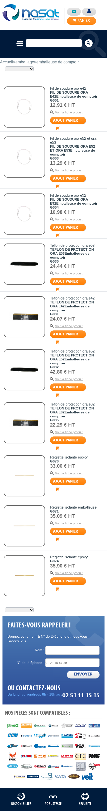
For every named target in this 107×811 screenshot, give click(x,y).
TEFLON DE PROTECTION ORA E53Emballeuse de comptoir (72, 253)
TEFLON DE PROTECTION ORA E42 (72, 298)
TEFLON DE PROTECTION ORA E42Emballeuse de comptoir (72, 306)
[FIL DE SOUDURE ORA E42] (24, 107)
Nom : (39, 650)
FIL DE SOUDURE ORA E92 (68, 195)
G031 (54, 314)
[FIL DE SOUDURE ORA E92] (24, 214)
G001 (54, 100)
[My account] (89, 12)
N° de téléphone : (30, 663)
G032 (54, 367)
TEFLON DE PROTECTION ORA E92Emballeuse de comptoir (72, 412)
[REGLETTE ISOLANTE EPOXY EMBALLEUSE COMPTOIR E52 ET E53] (24, 575)
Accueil (6, 62)
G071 (54, 511)
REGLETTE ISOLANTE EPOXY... (70, 457)
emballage (24, 62)
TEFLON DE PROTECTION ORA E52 (72, 351)
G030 (54, 261)
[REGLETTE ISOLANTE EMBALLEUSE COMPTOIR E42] (24, 525)
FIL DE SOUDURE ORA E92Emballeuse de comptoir (73, 201)
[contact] (74, 12)
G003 (54, 158)
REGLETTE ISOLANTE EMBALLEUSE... (75, 507)
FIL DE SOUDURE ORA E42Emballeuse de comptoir (73, 94)
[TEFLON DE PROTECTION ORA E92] (24, 422)
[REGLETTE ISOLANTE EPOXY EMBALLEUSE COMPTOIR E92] (24, 475)
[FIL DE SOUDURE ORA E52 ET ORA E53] (24, 157)
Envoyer (83, 674)
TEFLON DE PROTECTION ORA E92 (72, 404)
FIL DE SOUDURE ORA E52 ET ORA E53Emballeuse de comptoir (72, 150)
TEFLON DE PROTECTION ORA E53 (72, 245)
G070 (54, 461)
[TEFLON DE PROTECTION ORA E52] (24, 369)
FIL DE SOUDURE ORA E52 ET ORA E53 (73, 140)
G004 (54, 207)
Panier (65, 121)
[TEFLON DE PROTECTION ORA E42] (24, 316)
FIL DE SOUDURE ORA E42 (68, 88)
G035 (54, 420)
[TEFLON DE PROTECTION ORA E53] (24, 264)
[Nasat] (30, 10)
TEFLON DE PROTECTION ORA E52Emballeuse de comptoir (72, 359)
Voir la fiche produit (69, 112)
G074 (54, 561)
